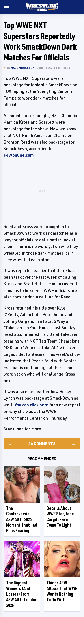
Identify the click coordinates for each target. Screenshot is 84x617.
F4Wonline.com (19, 155)
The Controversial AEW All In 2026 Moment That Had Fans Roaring (21, 519)
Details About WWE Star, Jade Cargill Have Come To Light (60, 516)
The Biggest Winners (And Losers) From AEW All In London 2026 (21, 594)
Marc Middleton (23, 67)
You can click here (31, 405)
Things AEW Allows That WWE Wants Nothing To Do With (62, 591)
